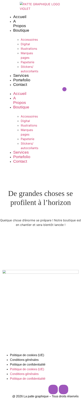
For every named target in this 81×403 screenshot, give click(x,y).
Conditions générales (24, 359)
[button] (16, 89)
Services (21, 75)
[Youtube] (69, 89)
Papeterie (27, 62)
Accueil (19, 16)
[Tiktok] (63, 389)
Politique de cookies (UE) (27, 355)
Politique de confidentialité (27, 364)
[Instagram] (59, 89)
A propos (19, 23)
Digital (25, 44)
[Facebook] (64, 89)
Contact (20, 84)
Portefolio (21, 80)
